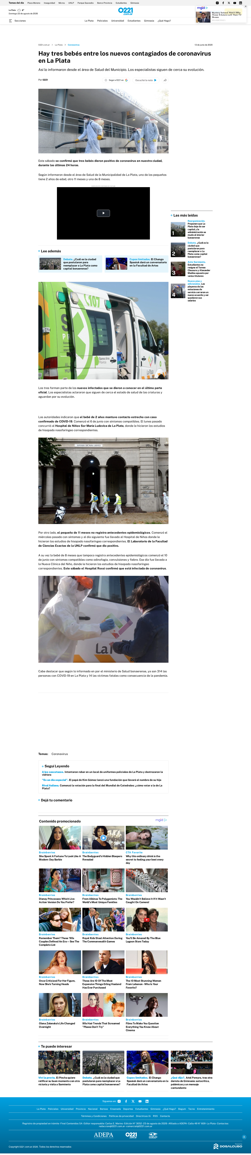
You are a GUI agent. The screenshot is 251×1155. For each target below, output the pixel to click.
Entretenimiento (205, 1109)
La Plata (89, 20)
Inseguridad (49, 3)
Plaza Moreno (33, 3)
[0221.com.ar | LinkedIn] (240, 3)
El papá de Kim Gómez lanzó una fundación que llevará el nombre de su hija (101, 779)
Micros (62, 3)
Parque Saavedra (86, 3)
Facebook (126, 1101)
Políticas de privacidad (121, 1116)
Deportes (128, 1109)
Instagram (119, 1101)
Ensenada (115, 1109)
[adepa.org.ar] (103, 1135)
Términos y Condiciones (94, 1116)
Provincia (81, 1109)
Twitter (133, 1101)
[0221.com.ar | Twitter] (229, 3)
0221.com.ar (44, 45)
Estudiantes (121, 3)
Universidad (117, 20)
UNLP (71, 3)
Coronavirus (60, 754)
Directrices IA (143, 1116)
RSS (155, 1116)
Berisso (104, 1109)
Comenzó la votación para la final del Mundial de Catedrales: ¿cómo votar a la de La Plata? (102, 787)
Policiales (102, 20)
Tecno (191, 1109)
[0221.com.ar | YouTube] (234, 3)
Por (43, 80)
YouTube (140, 1101)
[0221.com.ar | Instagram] (217, 3)
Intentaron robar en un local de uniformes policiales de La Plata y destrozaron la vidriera (102, 773)
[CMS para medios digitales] (228, 1147)
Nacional (93, 1109)
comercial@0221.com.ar (139, 1126)
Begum (182, 1109)
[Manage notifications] (244, 1137)
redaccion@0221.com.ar (112, 1126)
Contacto (165, 1116)
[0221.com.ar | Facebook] (223, 3)
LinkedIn (147, 1101)
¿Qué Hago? (164, 20)
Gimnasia (134, 3)
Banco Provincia (104, 3)
